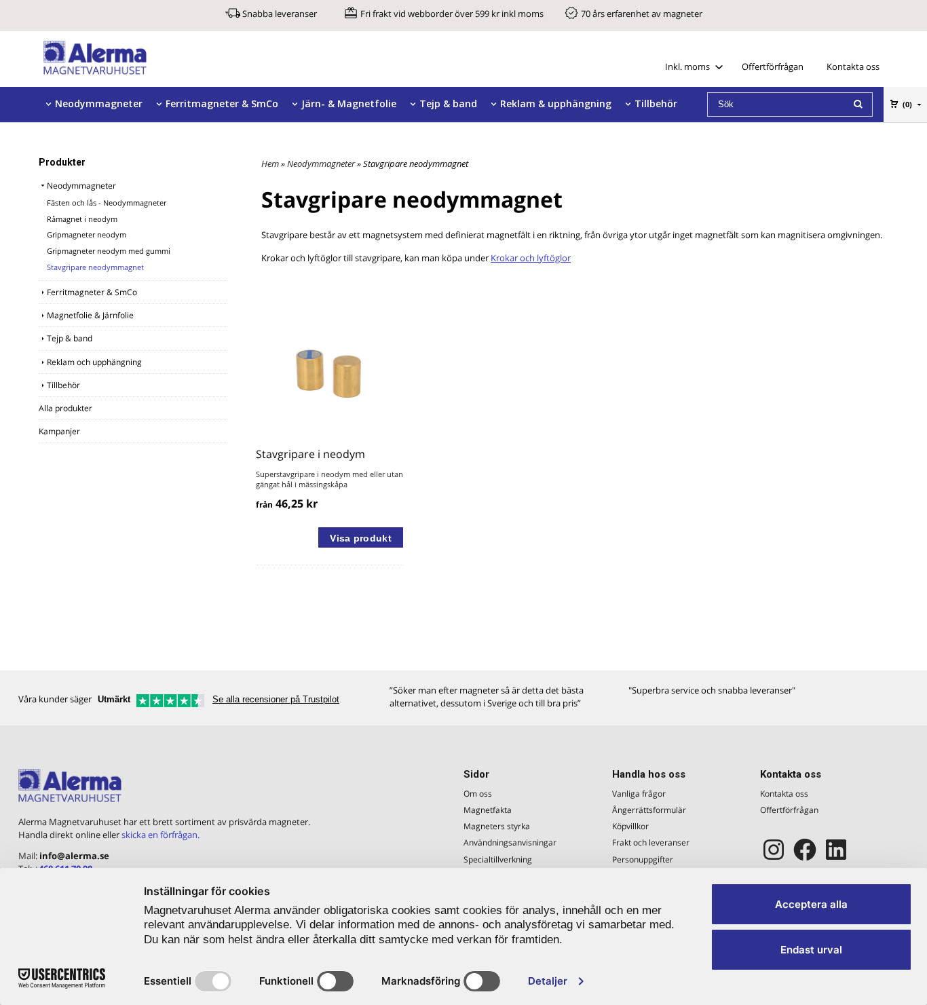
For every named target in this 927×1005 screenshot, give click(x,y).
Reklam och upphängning (94, 362)
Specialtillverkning (497, 859)
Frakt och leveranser (650, 842)
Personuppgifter (642, 859)
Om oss (477, 793)
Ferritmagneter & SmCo (222, 103)
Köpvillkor (630, 826)
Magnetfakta (487, 810)
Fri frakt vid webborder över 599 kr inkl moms (452, 13)
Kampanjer (59, 431)
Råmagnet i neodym (82, 219)
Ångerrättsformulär (649, 810)
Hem (270, 163)
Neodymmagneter (99, 103)
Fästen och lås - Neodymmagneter (106, 202)
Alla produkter (65, 408)
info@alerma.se (74, 856)
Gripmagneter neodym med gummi (108, 251)
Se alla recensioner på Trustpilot (275, 699)
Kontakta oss (853, 66)
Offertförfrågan (772, 66)
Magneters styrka (496, 826)
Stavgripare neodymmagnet (95, 267)
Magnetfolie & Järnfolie (90, 315)
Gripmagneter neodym (86, 234)
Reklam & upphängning (555, 103)
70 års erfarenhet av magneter (641, 13)
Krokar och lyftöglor (531, 258)
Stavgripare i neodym (310, 454)
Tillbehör (656, 103)
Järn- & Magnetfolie (348, 103)
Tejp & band (448, 103)
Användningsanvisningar (509, 842)
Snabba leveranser (279, 13)
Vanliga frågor (639, 793)
